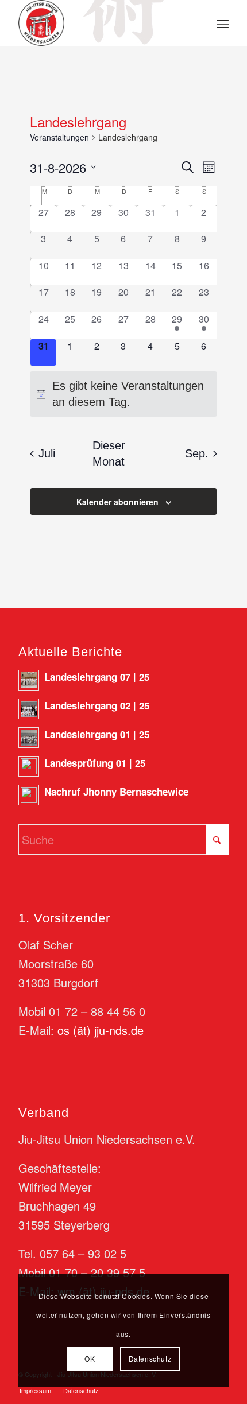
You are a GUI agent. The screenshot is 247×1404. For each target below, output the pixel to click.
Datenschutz (150, 1358)
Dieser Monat (108, 453)
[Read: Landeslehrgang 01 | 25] (28, 737)
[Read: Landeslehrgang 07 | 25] (28, 680)
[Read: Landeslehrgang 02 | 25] (28, 709)
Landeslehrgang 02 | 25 (96, 705)
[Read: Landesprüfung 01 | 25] (28, 766)
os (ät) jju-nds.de (100, 1030)
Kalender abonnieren (117, 501)
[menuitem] (221, 23)
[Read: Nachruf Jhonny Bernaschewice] (28, 795)
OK (89, 1358)
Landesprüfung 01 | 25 (94, 763)
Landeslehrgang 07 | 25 (96, 677)
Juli (46, 453)
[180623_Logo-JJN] (102, 23)
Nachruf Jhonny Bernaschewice (116, 791)
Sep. (197, 453)
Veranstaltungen (59, 137)
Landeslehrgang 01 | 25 (96, 734)
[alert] (124, 394)
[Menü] (221, 23)
